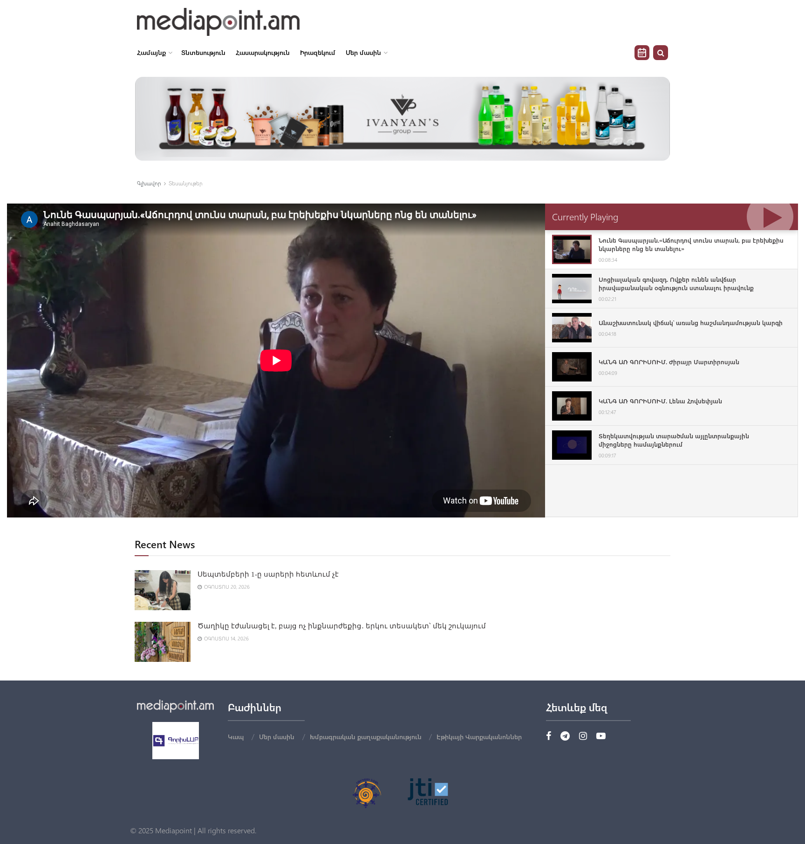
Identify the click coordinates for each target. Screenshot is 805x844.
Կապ (236, 736)
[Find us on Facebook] (548, 736)
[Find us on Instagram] (583, 736)
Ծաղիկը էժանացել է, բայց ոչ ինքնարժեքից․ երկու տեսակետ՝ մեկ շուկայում (342, 626)
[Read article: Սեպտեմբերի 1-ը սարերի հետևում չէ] (163, 590)
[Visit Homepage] (218, 22)
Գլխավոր (149, 183)
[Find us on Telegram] (565, 736)
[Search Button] (660, 52)
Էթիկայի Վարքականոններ (479, 736)
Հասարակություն (263, 52)
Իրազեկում (317, 52)
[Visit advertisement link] (402, 119)
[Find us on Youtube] (601, 736)
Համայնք (151, 52)
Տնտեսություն (203, 52)
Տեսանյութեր (186, 183)
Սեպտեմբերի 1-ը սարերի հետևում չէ (268, 574)
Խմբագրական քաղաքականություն (366, 736)
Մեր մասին (363, 52)
